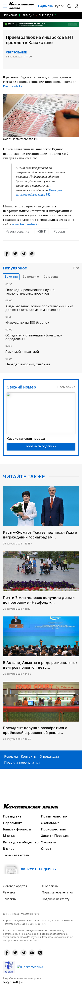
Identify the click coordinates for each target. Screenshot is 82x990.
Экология (49, 842)
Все (76, 268)
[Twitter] (15, 253)
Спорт (46, 849)
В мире (9, 849)
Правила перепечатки (22, 762)
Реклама (11, 756)
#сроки (59, 231)
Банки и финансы (17, 829)
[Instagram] (40, 953)
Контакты (28, 756)
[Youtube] (32, 953)
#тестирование (17, 231)
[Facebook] (7, 253)
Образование (16, 52)
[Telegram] (23, 253)
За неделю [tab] (31, 276)
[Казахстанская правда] (21, 6)
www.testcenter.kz (25, 224)
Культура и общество (21, 842)
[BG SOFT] (22, 980)
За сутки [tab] (11, 276)
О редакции (49, 756)
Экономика (50, 823)
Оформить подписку (41, 446)
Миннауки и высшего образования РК (40, 192)
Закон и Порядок (55, 836)
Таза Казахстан (16, 855)
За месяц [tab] (51, 276)
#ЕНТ (41, 231)
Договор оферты (15, 886)
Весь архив (66, 387)
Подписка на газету (55, 899)
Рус (57, 6)
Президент (12, 816)
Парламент (12, 823)
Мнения (9, 836)
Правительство (54, 816)
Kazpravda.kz (12, 86)
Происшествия (53, 829)
